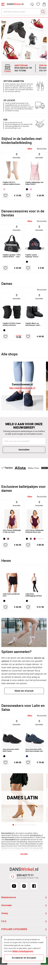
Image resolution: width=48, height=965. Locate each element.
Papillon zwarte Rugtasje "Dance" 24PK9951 (32, 256)
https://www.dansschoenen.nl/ (22, 388)
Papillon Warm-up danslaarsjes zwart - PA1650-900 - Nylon (33, 324)
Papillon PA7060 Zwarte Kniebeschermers (12, 324)
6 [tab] (25, 824)
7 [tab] (27, 824)
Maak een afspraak (24, 691)
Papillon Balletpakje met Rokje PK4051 (34, 183)
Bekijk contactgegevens (23, 951)
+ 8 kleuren (40, 538)
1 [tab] (13, 824)
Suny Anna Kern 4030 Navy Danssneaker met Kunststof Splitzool (34, 750)
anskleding (36, 835)
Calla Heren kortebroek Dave (11, 595)
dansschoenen (7, 837)
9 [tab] (32, 824)
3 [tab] (18, 824)
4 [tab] (20, 824)
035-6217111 (25, 875)
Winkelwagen (44, 4)
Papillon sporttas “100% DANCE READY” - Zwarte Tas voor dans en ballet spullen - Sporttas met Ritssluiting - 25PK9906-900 (12, 256)
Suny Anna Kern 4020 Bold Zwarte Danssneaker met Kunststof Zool (11, 750)
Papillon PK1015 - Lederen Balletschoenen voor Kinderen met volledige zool (12, 183)
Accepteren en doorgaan (24, 958)
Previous (19, 55)
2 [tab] (15, 824)
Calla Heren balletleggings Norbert (33, 595)
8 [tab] (30, 824)
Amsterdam (21, 65)
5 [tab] (22, 824)
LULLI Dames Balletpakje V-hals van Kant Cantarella (12, 531)
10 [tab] (34, 824)
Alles (29, 148)
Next (29, 55)
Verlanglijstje (38, 4)
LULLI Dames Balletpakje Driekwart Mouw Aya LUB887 (34, 531)
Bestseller (42, 148)
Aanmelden (24, 449)
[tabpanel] (22, 797)
